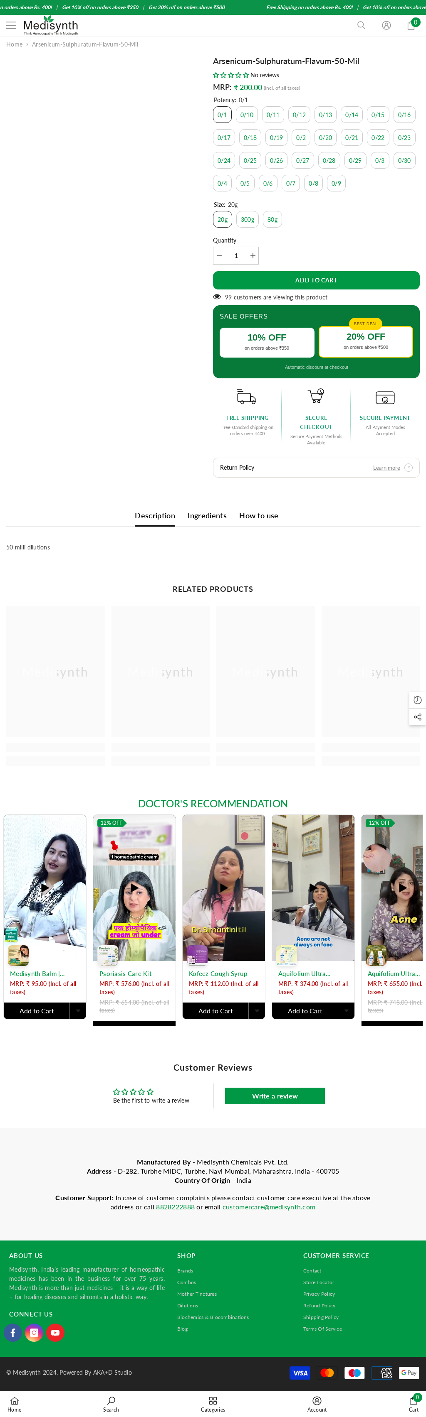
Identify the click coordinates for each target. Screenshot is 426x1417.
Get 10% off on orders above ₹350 (100, 7)
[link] (55, 747)
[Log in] (386, 25)
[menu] (11, 25)
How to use (259, 515)
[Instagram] (34, 1333)
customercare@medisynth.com (269, 1207)
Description (155, 515)
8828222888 (176, 1207)
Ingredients (207, 515)
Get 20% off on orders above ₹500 (187, 7)
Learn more (386, 467)
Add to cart (316, 280)
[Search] (362, 25)
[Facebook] (13, 1333)
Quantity (224, 240)
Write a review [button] (275, 1096)
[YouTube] (55, 1333)
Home (14, 44)
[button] (231, 74)
